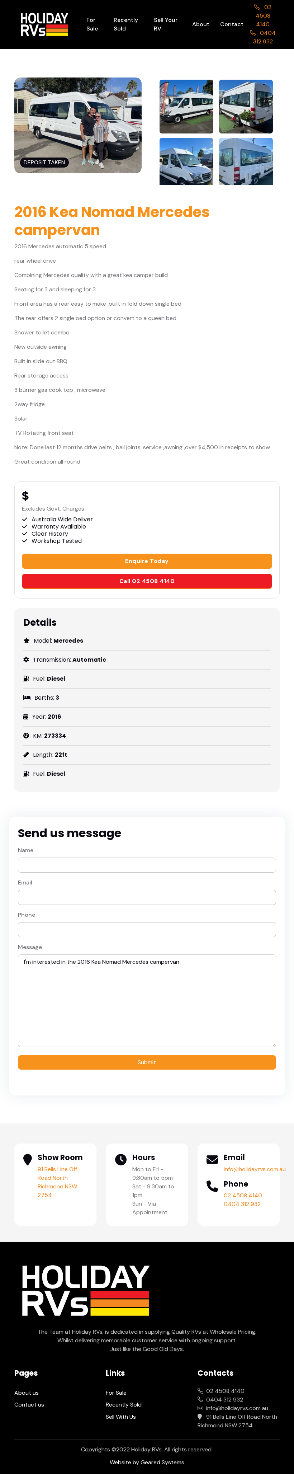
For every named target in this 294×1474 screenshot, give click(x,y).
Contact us (29, 1404)
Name (25, 850)
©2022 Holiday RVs (137, 1449)
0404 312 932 (242, 1204)
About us (26, 1392)
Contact (231, 24)
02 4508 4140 (263, 15)
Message (30, 947)
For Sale (92, 24)
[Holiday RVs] (44, 24)
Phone (26, 915)
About (200, 24)
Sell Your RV (165, 24)
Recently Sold (126, 24)
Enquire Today (147, 561)
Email (25, 882)
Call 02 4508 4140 (147, 581)
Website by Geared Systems (147, 1462)
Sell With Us (121, 1417)
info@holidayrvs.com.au (255, 1169)
